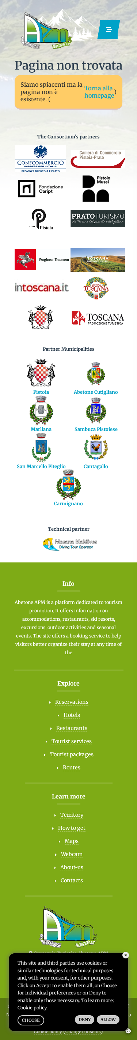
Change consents (83, 1031)
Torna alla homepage (99, 92)
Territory (71, 815)
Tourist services (72, 741)
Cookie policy (48, 1031)
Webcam (72, 854)
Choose (31, 1020)
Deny (85, 1019)
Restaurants (71, 728)
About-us (71, 867)
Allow (108, 1019)
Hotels (72, 715)
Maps (72, 841)
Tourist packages (72, 754)
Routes (71, 767)
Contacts (72, 880)
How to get (71, 828)
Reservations (71, 702)
